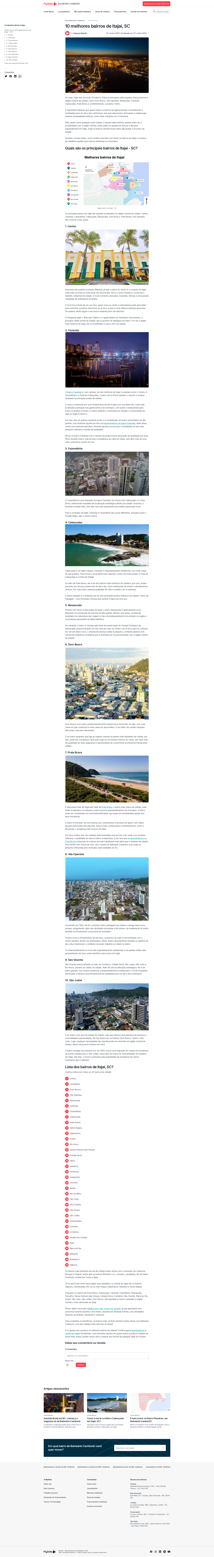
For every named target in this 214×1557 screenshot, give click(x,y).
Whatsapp (20, 76)
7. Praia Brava (11, 51)
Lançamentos (64, 11)
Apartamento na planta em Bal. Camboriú (94, 1467)
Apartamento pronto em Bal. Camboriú (128, 1467)
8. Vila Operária (12, 54)
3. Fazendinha (11, 40)
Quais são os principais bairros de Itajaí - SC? (17, 31)
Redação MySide (80, 33)
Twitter (5, 76)
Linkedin (15, 76)
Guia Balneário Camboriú (75, 20)
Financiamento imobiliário (97, 1502)
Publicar (81, 1365)
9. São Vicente (12, 57)
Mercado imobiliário (95, 1493)
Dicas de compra (102, 11)
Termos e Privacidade (52, 1502)
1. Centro (9, 35)
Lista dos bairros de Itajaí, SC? (16, 63)
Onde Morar (49, 11)
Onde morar (91, 1484)
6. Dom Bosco (11, 49)
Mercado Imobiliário (82, 11)
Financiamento (120, 11)
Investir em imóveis (94, 1506)
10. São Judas (11, 60)
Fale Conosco (49, 1488)
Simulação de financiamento (55, 1497)
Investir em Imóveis (139, 11)
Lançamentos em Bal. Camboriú (158, 1467)
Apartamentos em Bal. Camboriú (156, 4)
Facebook (10, 76)
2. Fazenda (10, 38)
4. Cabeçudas (11, 43)
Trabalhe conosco (51, 1493)
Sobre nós (48, 1484)
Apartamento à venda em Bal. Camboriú (59, 1467)
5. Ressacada (11, 46)
